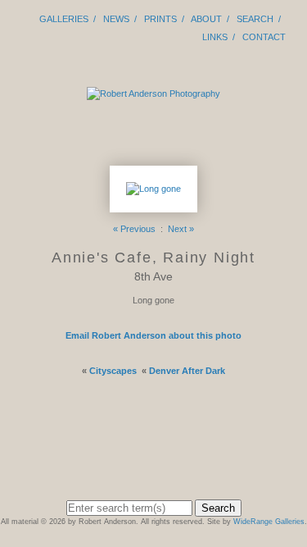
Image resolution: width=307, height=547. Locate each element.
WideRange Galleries (269, 521)
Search (255, 19)
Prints (160, 19)
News (116, 19)
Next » (181, 229)
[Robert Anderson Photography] (153, 93)
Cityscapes (113, 371)
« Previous (134, 229)
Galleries (63, 19)
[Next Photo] (153, 205)
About (206, 19)
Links (215, 37)
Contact (264, 37)
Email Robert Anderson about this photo (153, 335)
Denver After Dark (187, 371)
